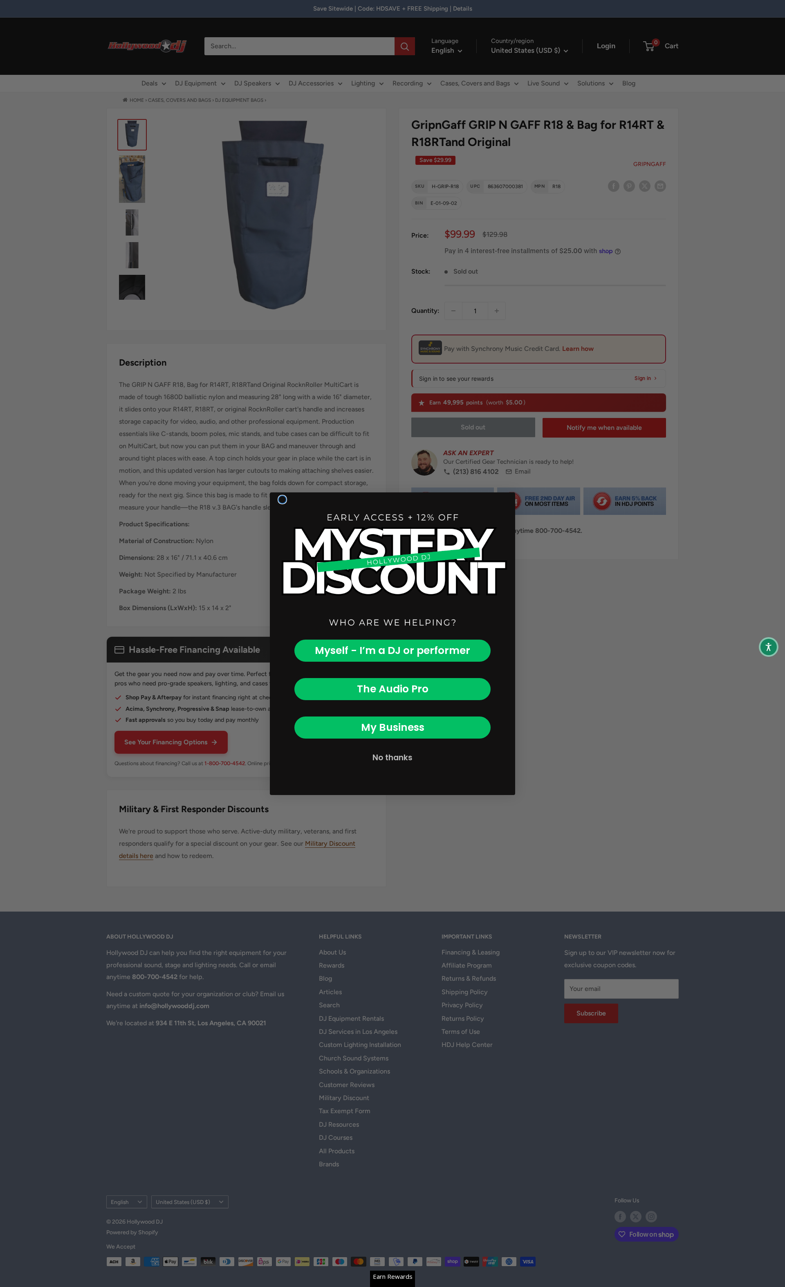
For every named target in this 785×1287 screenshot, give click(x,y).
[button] (768, 647)
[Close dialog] (282, 499)
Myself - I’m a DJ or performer (392, 650)
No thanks (392, 757)
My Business (392, 727)
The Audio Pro (392, 689)
